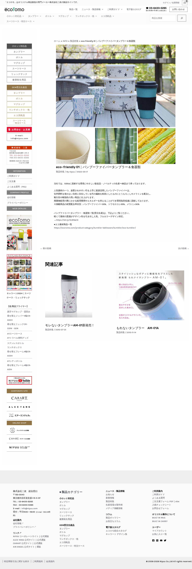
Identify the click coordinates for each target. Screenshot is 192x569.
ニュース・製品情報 (91, 9)
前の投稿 (45, 248)
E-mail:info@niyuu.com (19, 137)
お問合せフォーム (160, 508)
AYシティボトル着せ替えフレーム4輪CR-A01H (19, 365)
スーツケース (19, 68)
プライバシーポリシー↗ (24, 527)
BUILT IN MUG (158, 517)
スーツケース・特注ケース (19, 21)
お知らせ (110, 494)
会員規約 (50, 561)
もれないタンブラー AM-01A (137, 328)
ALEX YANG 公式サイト (24, 540)
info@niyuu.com (29, 508)
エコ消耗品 (106, 16)
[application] (102, 9)
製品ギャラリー (113, 517)
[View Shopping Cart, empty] (184, 2)
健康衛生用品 (19, 80)
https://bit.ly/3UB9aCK (67, 220)
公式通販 (44, 536)
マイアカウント (159, 530)
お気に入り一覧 (159, 534)
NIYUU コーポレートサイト (25, 536)
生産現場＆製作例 (114, 505)
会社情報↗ (18, 523)
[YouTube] (161, 540)
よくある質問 (158, 498)
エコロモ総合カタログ (116, 530)
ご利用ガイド (113, 9)
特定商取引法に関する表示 (16, 561)
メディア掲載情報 (114, 508)
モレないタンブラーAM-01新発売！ (69, 325)
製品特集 (60, 171)
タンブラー (33, 16)
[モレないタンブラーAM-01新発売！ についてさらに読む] (68, 294)
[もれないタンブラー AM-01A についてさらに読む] (150, 295)
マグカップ (63, 16)
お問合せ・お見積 (21, 129)
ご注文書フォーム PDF (162, 501)
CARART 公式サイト (22, 543)
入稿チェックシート (161, 505)
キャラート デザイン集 (116, 534)
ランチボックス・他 (84, 16)
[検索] (182, 18)
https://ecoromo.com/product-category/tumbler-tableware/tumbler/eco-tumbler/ (95, 228)
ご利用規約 (37, 561)
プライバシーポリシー (17, 202)
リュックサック (19, 74)
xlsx (177, 501)
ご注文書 (11, 181)
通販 (39, 547)
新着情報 (110, 498)
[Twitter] (165, 540)
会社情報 (11, 197)
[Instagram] (157, 540)
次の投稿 (183, 248)
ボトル (48, 16)
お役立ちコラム (113, 521)
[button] (178, 9)
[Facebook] (153, 540)
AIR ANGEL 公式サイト (24, 547)
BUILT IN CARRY (159, 521)
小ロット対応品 (14, 16)
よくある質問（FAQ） (17, 186)
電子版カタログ (134, 9)
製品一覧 (73, 9)
